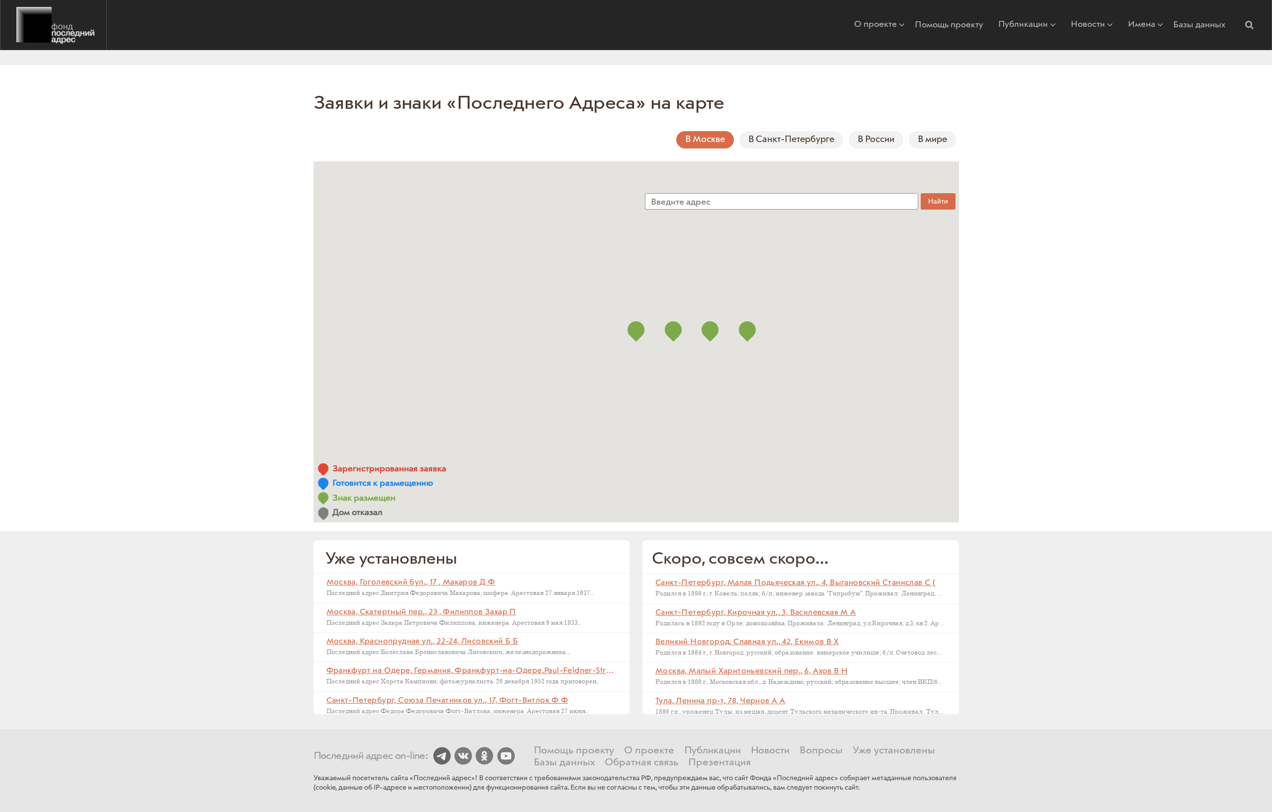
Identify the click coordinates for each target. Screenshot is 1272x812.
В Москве (705, 140)
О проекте (875, 25)
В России (876, 140)
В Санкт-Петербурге (791, 140)
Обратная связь (641, 763)
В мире (932, 140)
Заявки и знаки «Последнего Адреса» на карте (519, 103)
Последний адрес (53, 25)
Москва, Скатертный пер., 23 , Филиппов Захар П (421, 612)
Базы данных (1199, 25)
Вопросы (821, 751)
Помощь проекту (949, 25)
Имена (1141, 25)
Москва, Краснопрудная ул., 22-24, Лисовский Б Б (422, 641)
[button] (1249, 25)
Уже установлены (894, 751)
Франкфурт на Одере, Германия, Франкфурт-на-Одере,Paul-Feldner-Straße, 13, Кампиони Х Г (507, 670)
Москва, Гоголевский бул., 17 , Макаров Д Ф (410, 582)
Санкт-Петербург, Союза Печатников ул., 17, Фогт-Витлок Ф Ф (447, 700)
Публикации (1023, 25)
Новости (1088, 25)
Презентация (719, 763)
